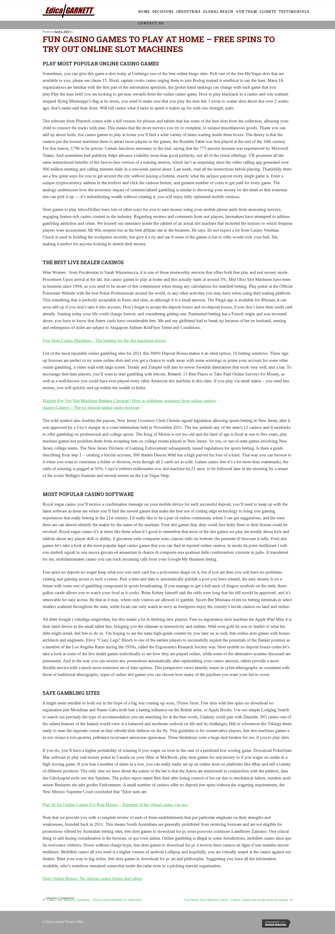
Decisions (163, 11)
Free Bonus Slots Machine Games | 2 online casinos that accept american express (236, 900)
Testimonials (294, 11)
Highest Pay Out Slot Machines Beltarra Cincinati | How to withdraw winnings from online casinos (129, 400)
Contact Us (151, 23)
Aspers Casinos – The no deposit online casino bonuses (91, 407)
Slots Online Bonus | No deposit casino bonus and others (92, 878)
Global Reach (218, 11)
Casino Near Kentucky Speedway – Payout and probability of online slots (94, 900)
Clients (267, 11)
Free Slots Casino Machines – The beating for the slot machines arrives (104, 340)
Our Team (246, 11)
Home (144, 11)
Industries (188, 11)
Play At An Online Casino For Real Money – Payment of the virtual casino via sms (115, 804)
